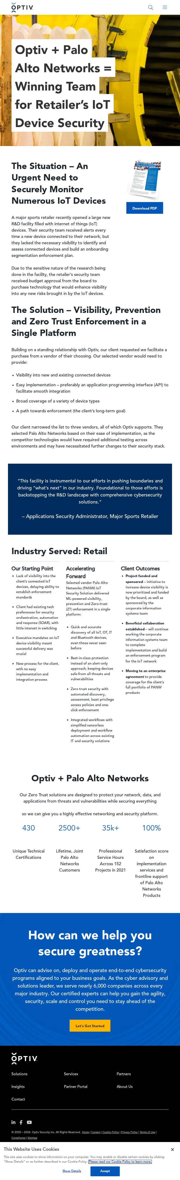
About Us (125, 1087)
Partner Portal (75, 1087)
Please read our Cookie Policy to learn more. (120, 1161)
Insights (18, 1087)
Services (71, 1074)
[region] (90, 1161)
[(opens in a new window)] (15, 1123)
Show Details (72, 1171)
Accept (105, 1171)
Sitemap (32, 1138)
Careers (95, 1132)
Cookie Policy (110, 1132)
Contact (18, 1099)
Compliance (18, 1138)
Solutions (19, 1074)
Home (85, 1132)
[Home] (22, 7)
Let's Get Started (90, 1026)
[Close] (172, 1149)
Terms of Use (147, 1132)
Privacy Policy (129, 1132)
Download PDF (144, 208)
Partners (124, 1074)
